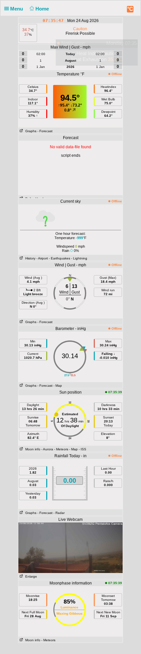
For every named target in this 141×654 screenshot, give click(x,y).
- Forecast (44, 131)
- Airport (42, 258)
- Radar (59, 513)
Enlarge (30, 576)
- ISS (82, 449)
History (29, 258)
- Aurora (47, 449)
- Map (57, 385)
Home (42, 8)
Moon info (31, 449)
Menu (17, 8)
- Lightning (79, 258)
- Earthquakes (59, 258)
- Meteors (61, 449)
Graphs (29, 131)
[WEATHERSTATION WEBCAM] (70, 547)
